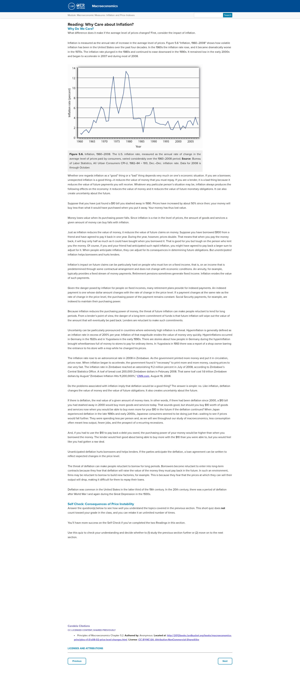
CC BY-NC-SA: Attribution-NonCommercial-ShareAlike (168, 639)
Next (225, 661)
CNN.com (143, 376)
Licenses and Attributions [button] (85, 648)
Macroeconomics (105, 6)
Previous (76, 661)
